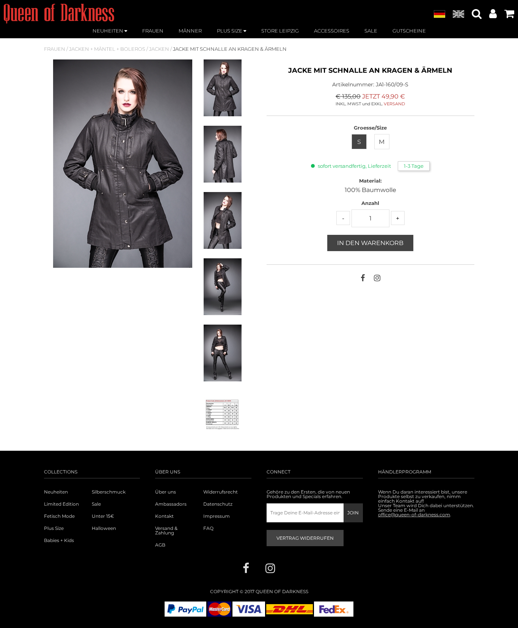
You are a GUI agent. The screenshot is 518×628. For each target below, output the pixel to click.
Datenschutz (217, 504)
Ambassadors (171, 504)
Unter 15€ (103, 516)
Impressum (216, 516)
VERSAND (394, 103)
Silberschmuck (109, 492)
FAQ (208, 528)
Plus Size (54, 528)
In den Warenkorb (370, 243)
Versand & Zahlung (166, 530)
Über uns (165, 492)
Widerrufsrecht (220, 492)
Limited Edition (61, 504)
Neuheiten (56, 492)
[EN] (458, 14)
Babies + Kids (59, 540)
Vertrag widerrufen (305, 538)
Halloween (104, 528)
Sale (96, 504)
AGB (160, 545)
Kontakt (164, 516)
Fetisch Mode (59, 516)
